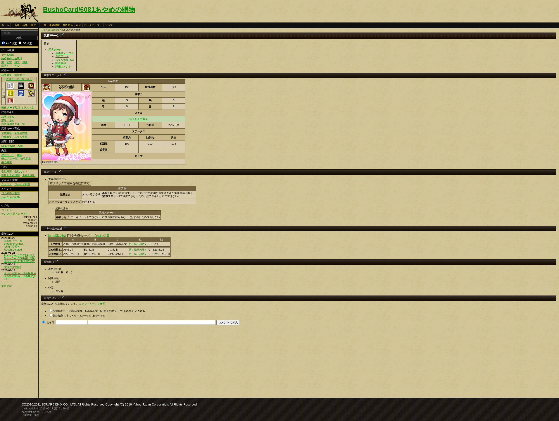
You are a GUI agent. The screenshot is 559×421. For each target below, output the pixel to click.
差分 (78, 25)
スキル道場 (21, 136)
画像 (4, 107)
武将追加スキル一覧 (13, 123)
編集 (25, 25)
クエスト (6, 184)
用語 (25, 62)
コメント (6, 209)
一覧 (43, 25)
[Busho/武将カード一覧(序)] (21, 95)
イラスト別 (27, 107)
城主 (17, 62)
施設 (19, 155)
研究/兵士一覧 (9, 158)
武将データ (55, 49)
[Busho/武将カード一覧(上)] (10, 95)
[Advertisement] (78, 360)
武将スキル (7, 116)
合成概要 (6, 136)
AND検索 (11, 43)
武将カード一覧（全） (19, 79)
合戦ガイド (21, 171)
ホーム (5, 25)
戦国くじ (6, 65)
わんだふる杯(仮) (11, 197)
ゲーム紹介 (7, 54)
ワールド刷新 (22, 184)
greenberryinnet (13, 243)
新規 (17, 25)
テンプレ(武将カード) (14, 213)
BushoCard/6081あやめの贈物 (89, 9)
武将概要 (6, 74)
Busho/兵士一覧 (13, 240)
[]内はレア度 (102, 235)
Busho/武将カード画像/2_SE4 (20, 277)
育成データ (62, 56)
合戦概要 (6, 171)
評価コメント (63, 66)
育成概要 (6, 133)
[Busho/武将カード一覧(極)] (21, 87)
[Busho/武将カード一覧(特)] (31, 87)
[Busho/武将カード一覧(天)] (10, 87)
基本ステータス (64, 53)
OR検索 (27, 43)
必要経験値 (21, 133)
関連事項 (60, 63)
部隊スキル (7, 120)
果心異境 (6, 162)
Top (43, 30)
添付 (33, 25)
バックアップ (92, 25)
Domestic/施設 (12, 267)
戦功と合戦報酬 (10, 175)
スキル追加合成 (64, 59)
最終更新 (67, 25)
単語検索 (54, 25)
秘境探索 (25, 158)
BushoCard (53, 30)
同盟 (9, 62)
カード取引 (13, 107)
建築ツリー (7, 155)
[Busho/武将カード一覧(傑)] (31, 95)
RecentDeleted (13, 249)
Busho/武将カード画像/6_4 (20, 273)
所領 (20, 146)
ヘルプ (109, 25)
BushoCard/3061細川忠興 (19, 258)
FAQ (16, 65)
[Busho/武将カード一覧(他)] (10, 103)
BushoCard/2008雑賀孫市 (19, 261)
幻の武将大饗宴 (10, 193)
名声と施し (28, 175)
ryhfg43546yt (11, 246)
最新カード (21, 74)
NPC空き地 (8, 146)
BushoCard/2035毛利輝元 (19, 255)
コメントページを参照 (92, 303)
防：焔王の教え (138, 118)
